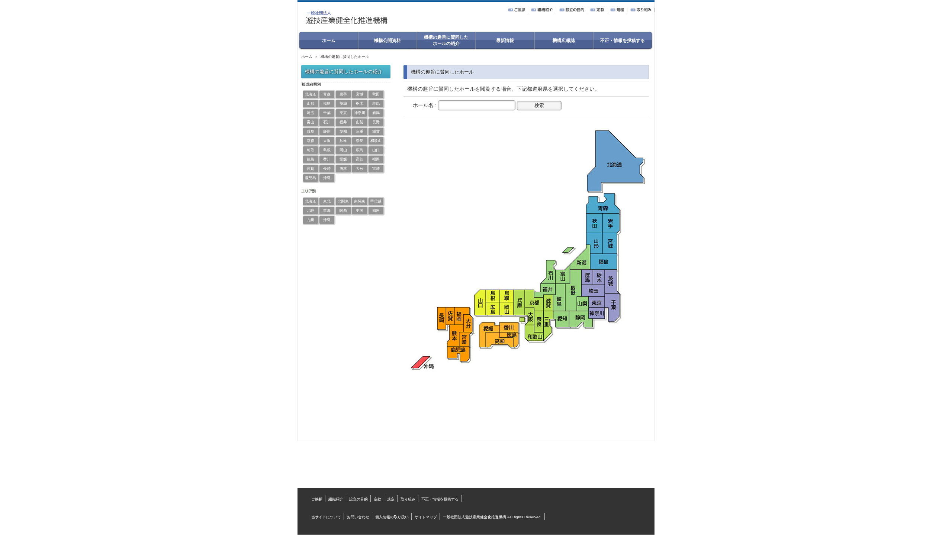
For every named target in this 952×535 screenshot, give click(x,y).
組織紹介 (335, 499)
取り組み (408, 499)
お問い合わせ (358, 517)
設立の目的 (358, 499)
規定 (391, 499)
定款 (377, 499)
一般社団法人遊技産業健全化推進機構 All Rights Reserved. (492, 517)
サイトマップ (426, 517)
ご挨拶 (316, 499)
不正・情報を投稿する (440, 499)
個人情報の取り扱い (392, 517)
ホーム (306, 57)
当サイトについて (326, 517)
